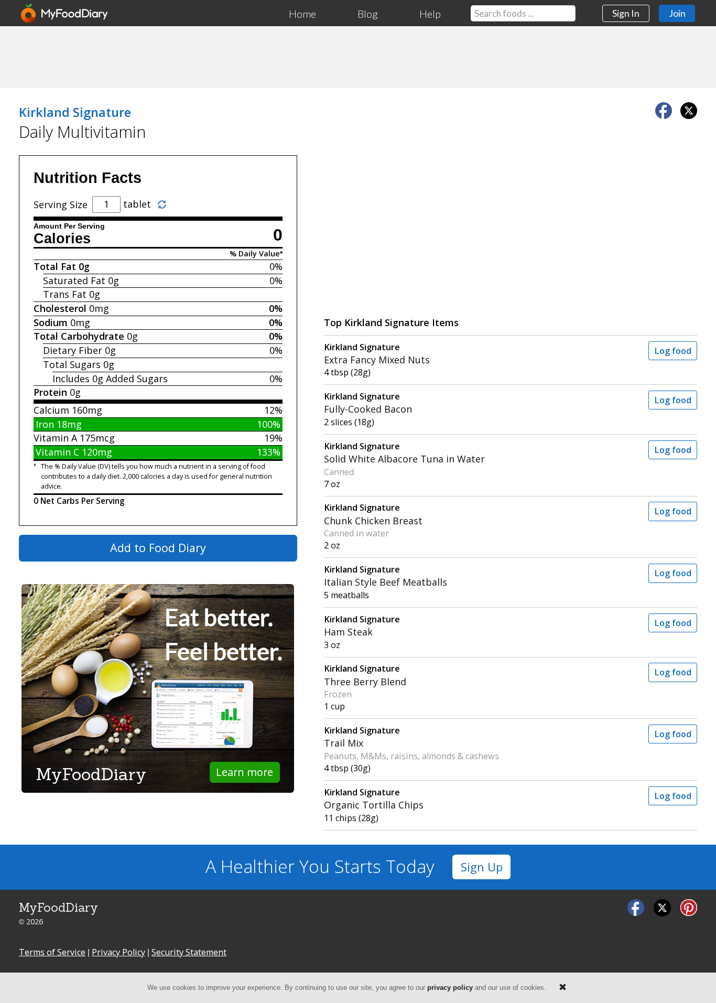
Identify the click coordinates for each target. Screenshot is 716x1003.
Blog (367, 13)
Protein (50, 392)
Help (430, 13)
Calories (62, 238)
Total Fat (55, 266)
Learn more (244, 772)
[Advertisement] (358, 56)
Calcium (51, 410)
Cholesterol (60, 308)
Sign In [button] (625, 13)
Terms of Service (52, 952)
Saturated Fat (74, 280)
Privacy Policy (118, 952)
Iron (45, 424)
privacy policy (450, 987)
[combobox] (523, 13)
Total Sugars (72, 364)
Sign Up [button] (482, 867)
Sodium (51, 322)
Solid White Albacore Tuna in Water (404, 452)
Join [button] (677, 13)
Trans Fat (64, 294)
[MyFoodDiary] (65, 13)
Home (302, 13)
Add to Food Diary (158, 547)
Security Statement (188, 952)
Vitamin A (55, 438)
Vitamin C (57, 452)
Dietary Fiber (72, 350)
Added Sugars (137, 378)
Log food (672, 351)
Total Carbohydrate (79, 336)
